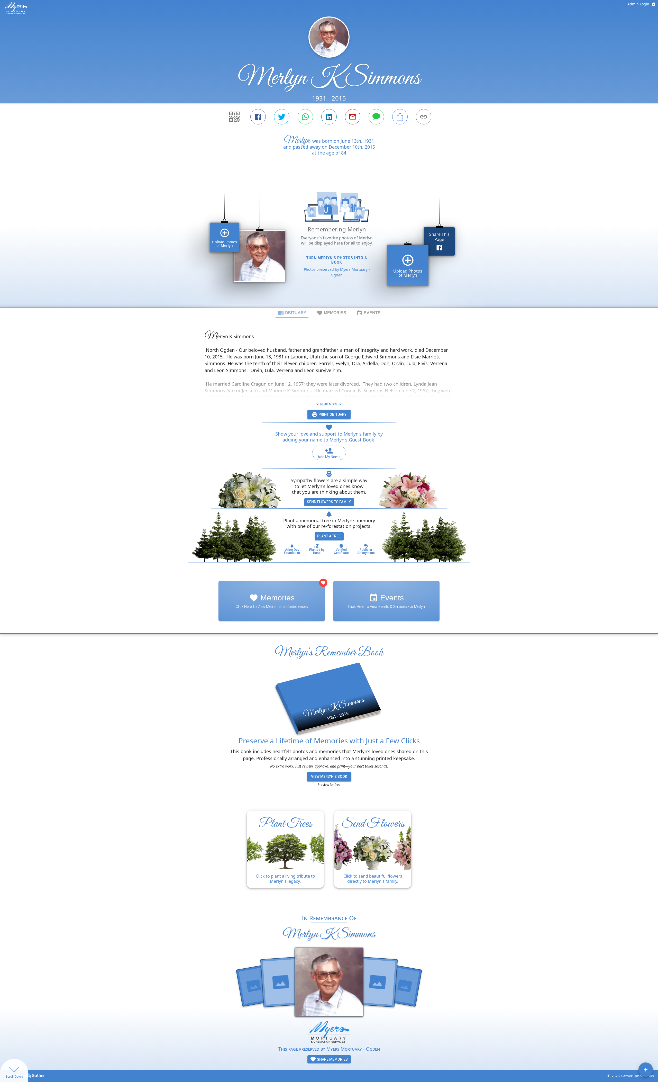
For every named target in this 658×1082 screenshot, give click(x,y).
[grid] (329, 242)
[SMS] (376, 116)
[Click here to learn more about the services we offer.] (329, 1033)
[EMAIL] (352, 116)
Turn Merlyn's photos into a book (336, 260)
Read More (329, 404)
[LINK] (423, 116)
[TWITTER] (281, 116)
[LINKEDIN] (329, 116)
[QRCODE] (234, 116)
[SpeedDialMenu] (645, 1069)
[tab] (292, 313)
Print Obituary (332, 414)
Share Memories (332, 1059)
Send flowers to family (329, 502)
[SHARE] (400, 116)
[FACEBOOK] (258, 116)
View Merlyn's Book (329, 776)
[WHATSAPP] (305, 116)
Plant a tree (329, 536)
